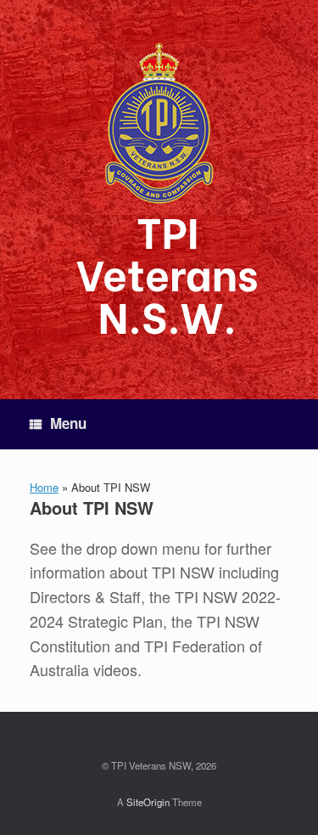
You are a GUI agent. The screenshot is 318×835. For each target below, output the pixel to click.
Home (44, 487)
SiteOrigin (148, 802)
